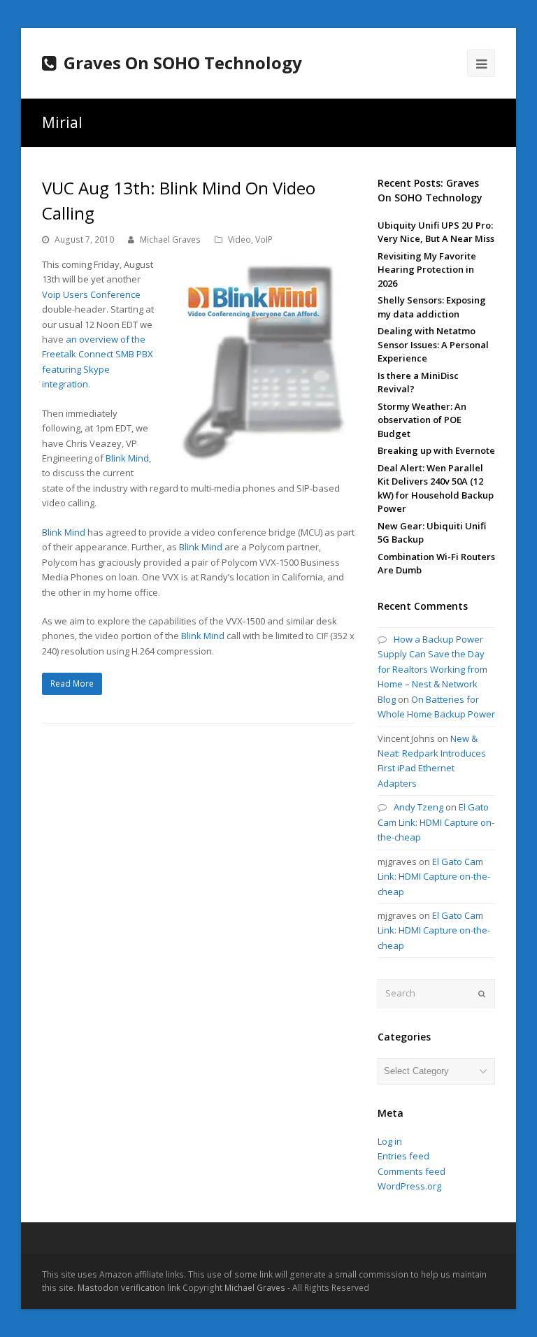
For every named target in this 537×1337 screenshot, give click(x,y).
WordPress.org (409, 1186)
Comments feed (411, 1171)
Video (239, 239)
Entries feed (403, 1156)
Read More (72, 683)
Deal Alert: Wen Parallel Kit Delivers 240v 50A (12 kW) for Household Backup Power (436, 488)
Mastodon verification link (129, 1288)
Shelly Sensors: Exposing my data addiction (432, 307)
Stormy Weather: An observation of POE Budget (422, 420)
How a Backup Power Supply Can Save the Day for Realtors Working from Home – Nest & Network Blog (432, 669)
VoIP (264, 239)
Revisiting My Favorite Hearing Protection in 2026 (427, 269)
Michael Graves (170, 239)
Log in (390, 1141)
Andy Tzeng (418, 807)
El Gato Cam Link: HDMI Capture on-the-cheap (436, 822)
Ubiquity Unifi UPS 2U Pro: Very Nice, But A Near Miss (436, 232)
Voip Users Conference (91, 294)
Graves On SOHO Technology (183, 62)
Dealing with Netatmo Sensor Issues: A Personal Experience (433, 344)
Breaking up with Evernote (436, 450)
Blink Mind (127, 458)
